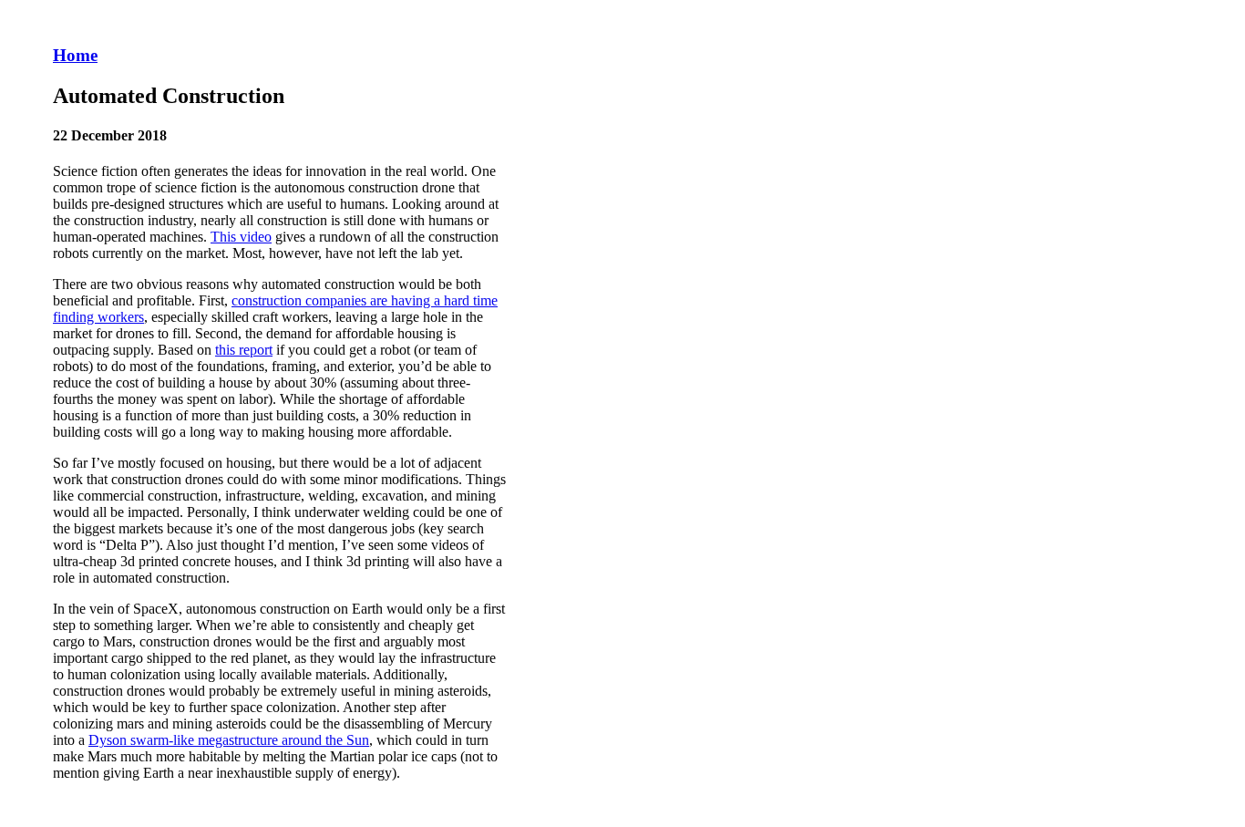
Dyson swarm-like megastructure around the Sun (228, 740)
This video (241, 236)
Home (75, 55)
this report (244, 349)
